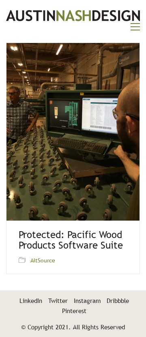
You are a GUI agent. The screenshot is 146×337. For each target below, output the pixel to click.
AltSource (42, 260)
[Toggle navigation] (135, 26)
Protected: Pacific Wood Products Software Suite (71, 240)
